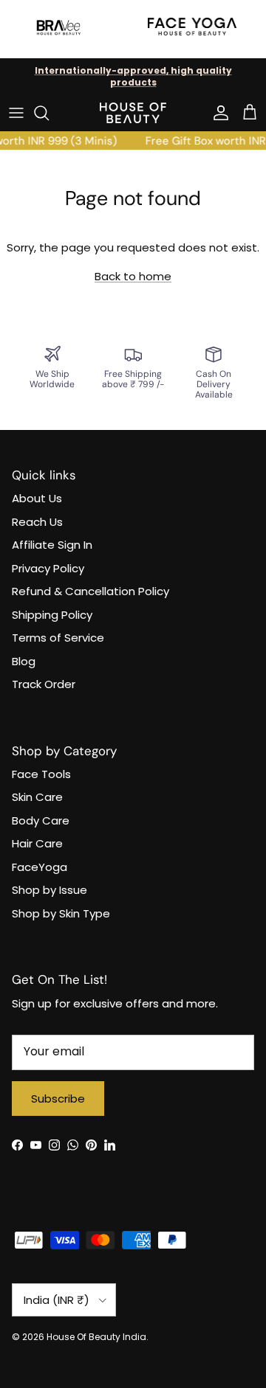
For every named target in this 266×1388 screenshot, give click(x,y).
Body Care (40, 820)
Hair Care (37, 843)
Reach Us (37, 522)
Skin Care (37, 797)
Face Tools (41, 774)
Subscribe (58, 1098)
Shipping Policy (52, 614)
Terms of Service (58, 637)
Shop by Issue (49, 890)
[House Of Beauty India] (133, 113)
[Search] (49, 113)
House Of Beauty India (96, 1336)
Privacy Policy (48, 568)
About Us (37, 498)
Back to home (133, 276)
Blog (23, 661)
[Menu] (16, 113)
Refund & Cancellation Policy (90, 591)
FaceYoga (39, 867)
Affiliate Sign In (52, 544)
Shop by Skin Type (61, 913)
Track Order (43, 684)
